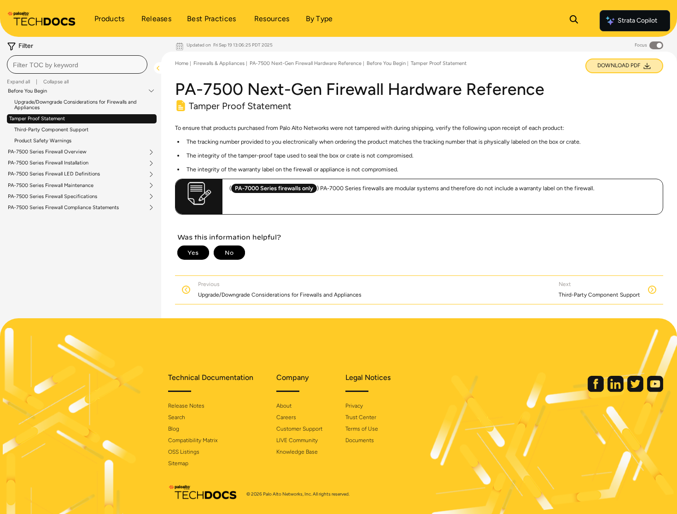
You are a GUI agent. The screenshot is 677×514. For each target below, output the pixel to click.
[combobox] (77, 64)
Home (181, 63)
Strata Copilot (637, 20)
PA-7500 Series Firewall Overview (47, 152)
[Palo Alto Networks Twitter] (636, 390)
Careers (286, 417)
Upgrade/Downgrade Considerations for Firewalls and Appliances (75, 105)
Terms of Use (361, 429)
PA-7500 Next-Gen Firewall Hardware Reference (306, 63)
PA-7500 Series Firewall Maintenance (50, 185)
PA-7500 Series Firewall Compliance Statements (63, 207)
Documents (359, 440)
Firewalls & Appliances (219, 63)
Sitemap (178, 463)
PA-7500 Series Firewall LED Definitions (54, 174)
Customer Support (299, 429)
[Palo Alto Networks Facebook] (596, 390)
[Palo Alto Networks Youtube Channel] (655, 390)
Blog (173, 429)
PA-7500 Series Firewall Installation (48, 163)
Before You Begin (27, 91)
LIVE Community (297, 440)
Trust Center (360, 417)
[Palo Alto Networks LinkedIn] (616, 390)
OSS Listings (183, 452)
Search (176, 417)
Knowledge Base (297, 452)
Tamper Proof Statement (37, 119)
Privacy (354, 406)
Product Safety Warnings (42, 141)
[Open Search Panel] (574, 20)
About (284, 406)
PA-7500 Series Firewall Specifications (52, 196)
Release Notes (186, 406)
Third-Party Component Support (51, 130)
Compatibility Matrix (192, 440)
